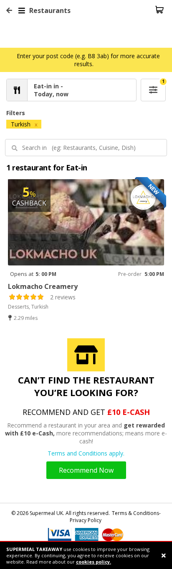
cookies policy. (93, 562)
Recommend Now (86, 470)
